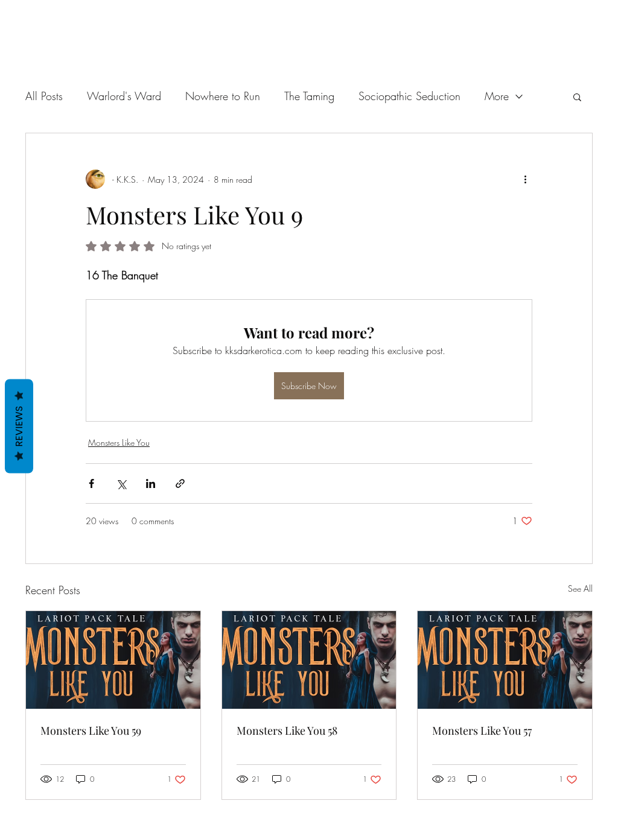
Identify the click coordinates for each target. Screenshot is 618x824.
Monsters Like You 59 (90, 730)
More (497, 96)
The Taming (309, 96)
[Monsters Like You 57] (505, 660)
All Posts (44, 96)
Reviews (19, 426)
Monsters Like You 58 (287, 730)
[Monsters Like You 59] (113, 660)
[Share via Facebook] (91, 483)
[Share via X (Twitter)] (121, 483)
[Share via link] (180, 483)
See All (580, 588)
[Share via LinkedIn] (150, 483)
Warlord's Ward (124, 96)
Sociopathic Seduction (409, 96)
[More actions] (525, 179)
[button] (577, 96)
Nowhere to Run (222, 96)
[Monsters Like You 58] (309, 660)
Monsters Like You (119, 442)
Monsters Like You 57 (482, 730)
